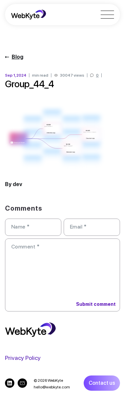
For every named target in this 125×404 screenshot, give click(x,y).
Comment (25, 246)
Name (20, 227)
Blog (17, 57)
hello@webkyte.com (52, 387)
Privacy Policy (23, 357)
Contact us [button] (102, 383)
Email (78, 227)
